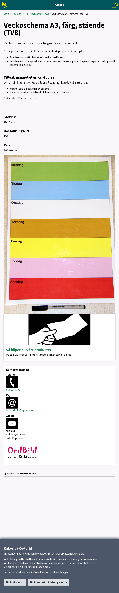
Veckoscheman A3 (40, 13)
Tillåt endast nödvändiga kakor (48, 582)
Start (6, 13)
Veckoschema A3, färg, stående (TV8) (70, 13)
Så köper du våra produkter (28, 350)
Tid (26, 13)
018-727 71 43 (13, 389)
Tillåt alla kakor (15, 582)
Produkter (17, 13)
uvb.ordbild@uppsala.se (19, 410)
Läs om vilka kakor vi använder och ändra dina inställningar (36, 572)
